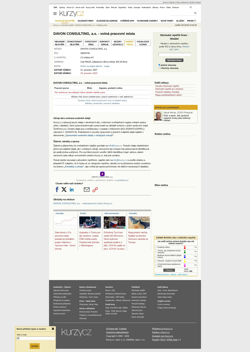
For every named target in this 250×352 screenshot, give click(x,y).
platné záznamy (168, 65)
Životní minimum (59, 307)
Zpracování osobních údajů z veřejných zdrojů (89, 135)
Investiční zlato (116, 308)
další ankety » (183, 274)
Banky (82, 287)
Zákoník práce (137, 310)
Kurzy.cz (56, 25)
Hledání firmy (86, 21)
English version (164, 301)
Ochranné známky (147, 21)
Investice (109, 287)
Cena (165, 290)
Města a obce (137, 294)
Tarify (130, 8)
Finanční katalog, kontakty (167, 92)
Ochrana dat (112, 328)
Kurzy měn (90, 8)
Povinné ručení (59, 314)
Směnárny (83, 297)
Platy (96, 304)
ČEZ (113, 290)
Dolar (96, 297)
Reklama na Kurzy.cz (162, 328)
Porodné (94, 312)
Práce (162, 8)
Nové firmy (167, 21)
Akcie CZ (70, 8)
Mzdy (91, 304)
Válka (168, 8)
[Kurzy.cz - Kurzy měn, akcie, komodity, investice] (72, 16)
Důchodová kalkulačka (62, 294)
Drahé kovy (110, 304)
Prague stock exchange (167, 308)
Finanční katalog (138, 304)
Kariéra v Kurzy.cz (161, 332)
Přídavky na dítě (59, 297)
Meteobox (184, 2)
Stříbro (125, 308)
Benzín (119, 311)
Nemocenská (84, 312)
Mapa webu (167, 297)
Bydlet (192, 2)
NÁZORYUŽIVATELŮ (118, 43)
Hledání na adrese (106, 21)
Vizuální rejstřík (65, 21)
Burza (107, 290)
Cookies (123, 328)
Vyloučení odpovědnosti (117, 332)
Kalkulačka (146, 8)
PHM (113, 311)
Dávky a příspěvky (87, 308)
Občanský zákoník (139, 307)
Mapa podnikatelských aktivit (168, 95)
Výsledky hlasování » (162, 274)
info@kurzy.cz (115, 145)
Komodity (60, 213)
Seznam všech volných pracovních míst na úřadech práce (102, 100)
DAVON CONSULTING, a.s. (85, 25)
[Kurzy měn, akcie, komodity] (77, 334)
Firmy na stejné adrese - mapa (94, 66)
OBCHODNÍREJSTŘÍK (60, 43)
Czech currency (164, 304)
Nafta (124, 311)
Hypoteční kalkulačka (61, 310)
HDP (117, 297)
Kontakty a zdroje (74, 166)
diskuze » (174, 274)
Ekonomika (109, 297)
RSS (162, 339)
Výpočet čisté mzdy (60, 290)
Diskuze (175, 8)
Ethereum (126, 300)
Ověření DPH (127, 21)
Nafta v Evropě (111, 314)
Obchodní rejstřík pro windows (169, 89)
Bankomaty (91, 287)
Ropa (107, 311)
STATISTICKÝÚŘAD (91, 43)
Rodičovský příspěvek (62, 304)
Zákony (155, 8)
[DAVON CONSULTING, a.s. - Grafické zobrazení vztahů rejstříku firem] (102, 177)
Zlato (108, 8)
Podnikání (136, 287)
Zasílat (34, 345)
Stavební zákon (138, 314)
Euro (91, 297)
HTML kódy (172, 339)
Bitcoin (114, 8)
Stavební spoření (94, 294)
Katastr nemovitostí (139, 297)
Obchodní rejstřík (67, 25)
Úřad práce (83, 304)
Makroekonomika (112, 213)
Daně (134, 317)
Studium (198, 2)
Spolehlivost (173, 290)
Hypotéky (122, 8)
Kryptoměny (110, 300)
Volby (160, 297)
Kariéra (165, 2)
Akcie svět (80, 8)
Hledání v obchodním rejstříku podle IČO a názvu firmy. (174, 46)
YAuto (178, 2)
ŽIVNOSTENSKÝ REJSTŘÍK (74, 43)
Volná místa (90, 301)
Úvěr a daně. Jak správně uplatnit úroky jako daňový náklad (176, 118)
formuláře (140, 317)
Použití (155, 339)
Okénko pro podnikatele (167, 107)
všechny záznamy (169, 68)
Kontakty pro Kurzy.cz (162, 336)
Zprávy (62, 8)
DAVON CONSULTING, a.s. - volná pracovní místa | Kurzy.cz (82, 203)
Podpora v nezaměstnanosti (90, 315)
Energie (137, 8)
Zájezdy (172, 2)
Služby (180, 21)
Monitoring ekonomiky (166, 294)
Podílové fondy (120, 294)
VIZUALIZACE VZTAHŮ (143, 43)
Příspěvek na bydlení (61, 300)
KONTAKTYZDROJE (105, 43)
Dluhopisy (109, 294)
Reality (83, 213)
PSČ (145, 294)
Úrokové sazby (85, 290)
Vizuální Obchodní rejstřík (167, 86)
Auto (159, 290)
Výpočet (67, 287)
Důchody (83, 318)
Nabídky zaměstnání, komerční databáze (102, 103)
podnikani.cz (122, 180)
